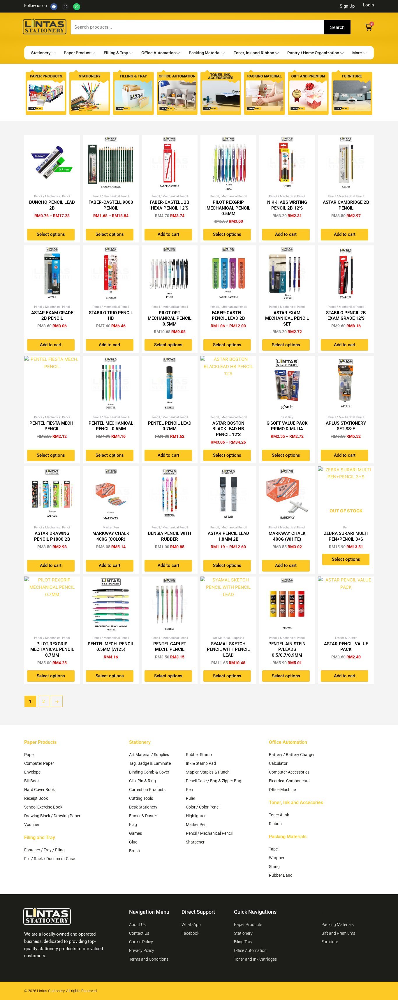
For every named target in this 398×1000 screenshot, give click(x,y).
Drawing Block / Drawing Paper (52, 815)
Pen (189, 789)
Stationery (41, 52)
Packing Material (205, 52)
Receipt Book (36, 798)
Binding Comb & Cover (149, 772)
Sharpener (195, 842)
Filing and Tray (39, 837)
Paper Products (40, 742)
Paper (29, 754)
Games (135, 833)
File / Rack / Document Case (49, 858)
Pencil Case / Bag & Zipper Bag (213, 780)
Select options (51, 234)
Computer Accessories (289, 772)
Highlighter (196, 815)
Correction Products (147, 789)
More (357, 52)
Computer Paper (39, 763)
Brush (134, 850)
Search (337, 27)
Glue (133, 842)
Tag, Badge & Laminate (150, 763)
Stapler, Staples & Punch (208, 772)
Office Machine (282, 789)
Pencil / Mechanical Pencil (209, 833)
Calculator (278, 763)
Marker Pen (196, 824)
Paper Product (77, 52)
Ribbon (275, 823)
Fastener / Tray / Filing (44, 850)
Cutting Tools (141, 798)
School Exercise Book (43, 807)
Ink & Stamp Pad (201, 763)
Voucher (31, 824)
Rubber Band (281, 875)
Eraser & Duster (143, 815)
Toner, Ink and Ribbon (254, 52)
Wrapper (276, 857)
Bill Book (32, 780)
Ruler (190, 798)
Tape (273, 849)
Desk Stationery (143, 807)
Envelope (32, 772)
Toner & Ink (279, 815)
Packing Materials (288, 836)
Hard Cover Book (39, 789)
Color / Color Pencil (203, 807)
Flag (133, 824)
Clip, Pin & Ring (142, 780)
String (274, 866)
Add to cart (168, 234)
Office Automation (158, 52)
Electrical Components (289, 780)
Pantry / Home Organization (313, 52)
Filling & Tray (116, 52)
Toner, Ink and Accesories (296, 802)
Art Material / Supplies (149, 754)
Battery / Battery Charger (292, 754)
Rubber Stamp (199, 754)
